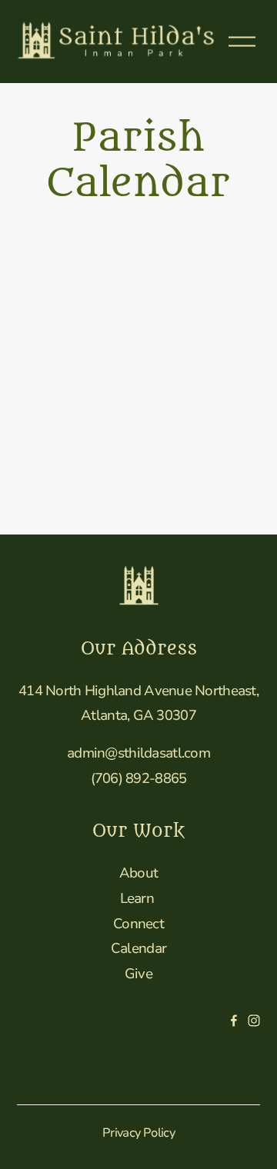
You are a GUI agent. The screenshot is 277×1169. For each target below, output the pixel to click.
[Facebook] (234, 1020)
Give (138, 973)
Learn (137, 898)
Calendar (138, 948)
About (138, 873)
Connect (138, 923)
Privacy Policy (138, 1132)
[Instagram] (254, 1020)
